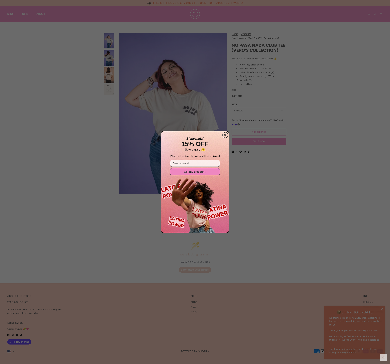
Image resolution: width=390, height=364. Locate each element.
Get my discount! (195, 171)
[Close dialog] (225, 135)
